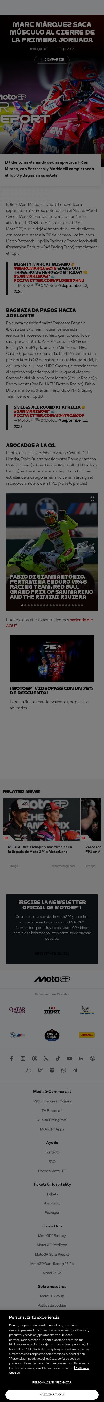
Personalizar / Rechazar (51, 1382)
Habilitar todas (52, 1394)
